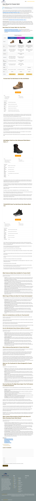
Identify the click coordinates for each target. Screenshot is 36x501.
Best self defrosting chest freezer (8, 439)
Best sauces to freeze (7, 441)
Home (25, 1)
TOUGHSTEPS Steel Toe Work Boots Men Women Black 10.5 (12, 31)
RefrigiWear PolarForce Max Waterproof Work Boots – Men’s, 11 (11, 12)
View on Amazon (18, 92)
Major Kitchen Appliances (30, 1)
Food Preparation (20, 484)
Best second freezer (7, 440)
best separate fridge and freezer (7, 445)
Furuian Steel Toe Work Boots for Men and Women (11, 29)
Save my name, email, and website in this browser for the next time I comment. (13, 463)
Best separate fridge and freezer (8, 438)
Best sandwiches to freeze (7, 442)
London (26, 477)
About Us (15, 479)
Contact (15, 487)
